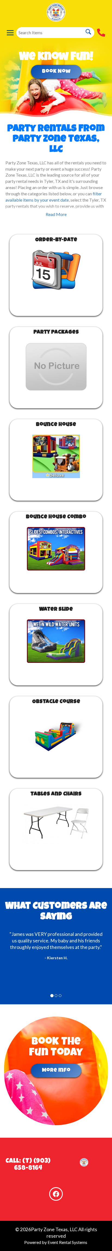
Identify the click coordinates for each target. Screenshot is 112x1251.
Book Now (56, 71)
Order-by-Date (56, 240)
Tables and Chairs (56, 794)
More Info (56, 1070)
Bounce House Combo (56, 517)
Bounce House (56, 425)
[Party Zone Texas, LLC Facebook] (56, 1194)
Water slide (56, 609)
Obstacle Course (56, 702)
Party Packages (56, 332)
